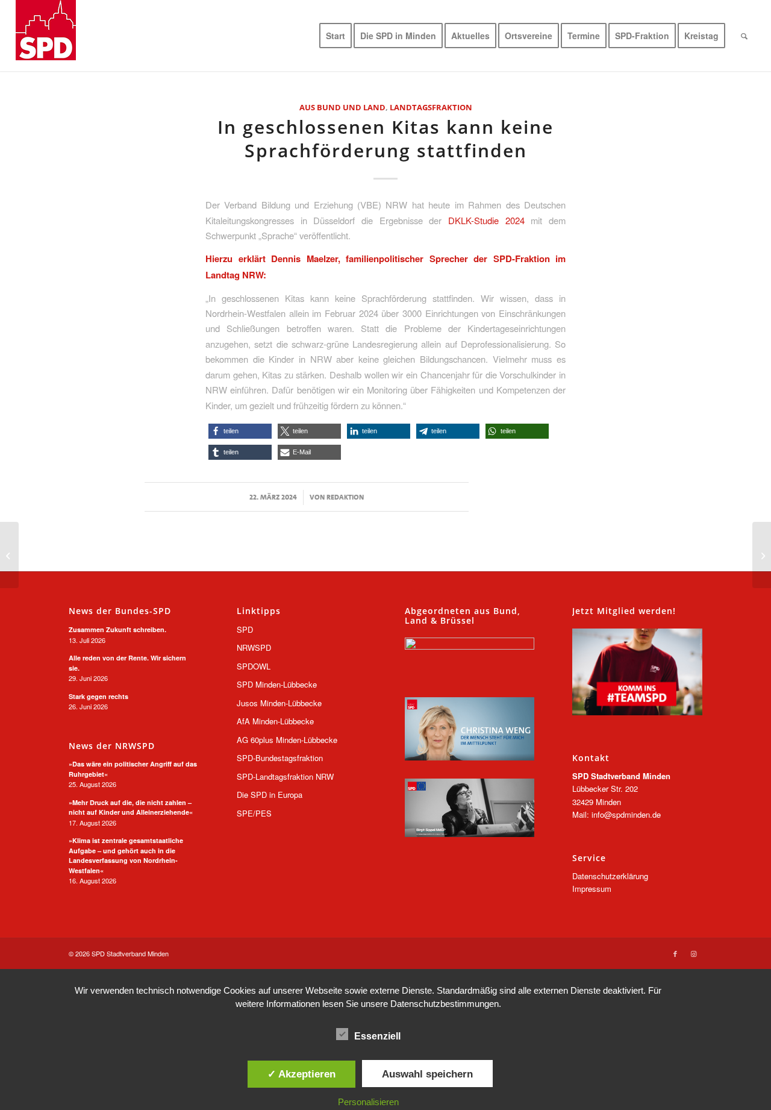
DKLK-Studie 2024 (486, 220)
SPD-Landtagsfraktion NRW (285, 776)
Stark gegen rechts (98, 696)
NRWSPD (254, 647)
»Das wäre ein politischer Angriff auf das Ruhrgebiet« (133, 769)
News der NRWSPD (112, 746)
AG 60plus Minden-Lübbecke (287, 739)
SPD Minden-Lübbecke (277, 684)
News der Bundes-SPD (120, 611)
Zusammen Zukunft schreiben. (117, 629)
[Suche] (744, 35)
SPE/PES (254, 813)
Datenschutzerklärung (610, 876)
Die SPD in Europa (269, 794)
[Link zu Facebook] (675, 953)
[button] (240, 431)
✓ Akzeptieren (301, 1073)
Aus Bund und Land (342, 107)
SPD (245, 629)
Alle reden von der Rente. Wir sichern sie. (127, 663)
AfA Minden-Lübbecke (275, 721)
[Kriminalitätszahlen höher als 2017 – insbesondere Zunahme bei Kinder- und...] (761, 555)
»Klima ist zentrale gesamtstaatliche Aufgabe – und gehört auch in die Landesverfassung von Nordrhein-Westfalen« (126, 855)
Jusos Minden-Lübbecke (279, 703)
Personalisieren (368, 1102)
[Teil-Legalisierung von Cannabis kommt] (9, 555)
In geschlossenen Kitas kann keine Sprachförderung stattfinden (385, 138)
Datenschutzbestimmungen (444, 1004)
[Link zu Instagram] (693, 953)
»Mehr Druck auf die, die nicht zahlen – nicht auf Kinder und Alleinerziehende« (131, 807)
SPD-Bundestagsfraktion (280, 758)
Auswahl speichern (427, 1073)
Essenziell (377, 1036)
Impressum (591, 888)
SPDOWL (253, 666)
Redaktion (345, 497)
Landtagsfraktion (431, 107)
